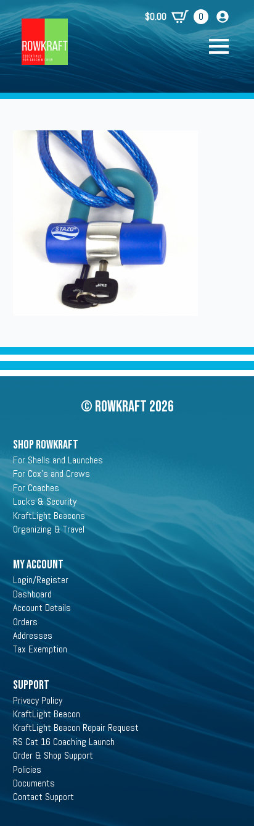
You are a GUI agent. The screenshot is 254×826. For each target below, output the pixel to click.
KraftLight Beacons (49, 515)
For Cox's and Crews (51, 473)
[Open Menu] (225, 46)
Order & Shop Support (53, 755)
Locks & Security (44, 501)
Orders (25, 621)
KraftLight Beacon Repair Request (76, 727)
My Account (38, 564)
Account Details (42, 607)
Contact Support (43, 796)
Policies (27, 769)
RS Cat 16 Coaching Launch (64, 741)
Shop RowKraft (45, 444)
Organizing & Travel (48, 529)
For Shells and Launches (58, 459)
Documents (34, 783)
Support (31, 685)
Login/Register (40, 579)
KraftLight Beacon (46, 713)
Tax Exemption (40, 649)
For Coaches (36, 487)
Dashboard (32, 594)
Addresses (32, 635)
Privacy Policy (37, 700)
